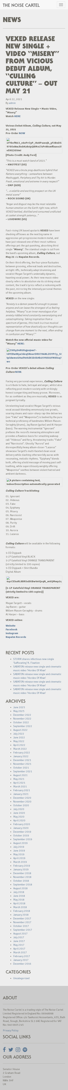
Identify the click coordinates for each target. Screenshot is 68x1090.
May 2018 (18, 899)
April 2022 (19, 745)
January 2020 (21, 828)
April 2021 (19, 782)
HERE (17, 116)
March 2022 (20, 748)
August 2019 (20, 843)
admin (12, 103)
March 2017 (20, 952)
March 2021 (20, 786)
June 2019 (19, 850)
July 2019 (18, 846)
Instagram (12, 633)
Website (10, 625)
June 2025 (19, 707)
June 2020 (19, 813)
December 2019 (22, 831)
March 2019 (20, 862)
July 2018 (18, 892)
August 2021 (20, 775)
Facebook (11, 629)
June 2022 (19, 737)
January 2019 (21, 869)
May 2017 (18, 945)
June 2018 (19, 895)
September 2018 (22, 884)
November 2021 (22, 764)
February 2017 (21, 956)
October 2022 (21, 722)
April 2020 (19, 820)
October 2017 (21, 926)
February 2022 (21, 752)
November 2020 (22, 801)
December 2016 (22, 963)
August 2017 (20, 933)
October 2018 (21, 880)
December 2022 (22, 714)
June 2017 (19, 941)
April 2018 (19, 903)
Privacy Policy (10, 1030)
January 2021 (21, 794)
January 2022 (21, 756)
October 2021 (21, 767)
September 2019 (22, 839)
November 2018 (22, 877)
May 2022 (18, 741)
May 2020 (18, 816)
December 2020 (22, 797)
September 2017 (22, 929)
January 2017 (21, 960)
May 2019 (18, 854)
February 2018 (21, 911)
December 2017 (22, 918)
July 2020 (18, 809)
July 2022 (18, 733)
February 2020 (21, 824)
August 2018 (20, 888)
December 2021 (22, 760)
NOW (22, 133)
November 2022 (22, 718)
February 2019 (21, 865)
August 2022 (20, 730)
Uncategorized (21, 978)
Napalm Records (16, 637)
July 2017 (18, 937)
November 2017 (22, 922)
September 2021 (22, 771)
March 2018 (20, 907)
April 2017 (19, 948)
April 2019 (19, 858)
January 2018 (21, 914)
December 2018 (22, 873)
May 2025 (18, 711)
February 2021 (21, 790)
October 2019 (21, 835)
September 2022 (22, 726)
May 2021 (18, 779)
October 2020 (21, 805)
